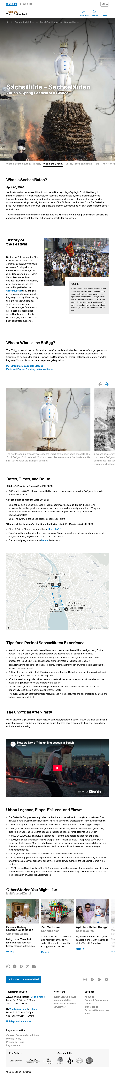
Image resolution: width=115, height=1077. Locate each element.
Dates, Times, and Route (79, 164)
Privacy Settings (15, 1042)
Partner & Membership (97, 1010)
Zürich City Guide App (65, 997)
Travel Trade (91, 1007)
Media (88, 1003)
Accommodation (62, 1000)
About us (89, 997)
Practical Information (64, 1003)
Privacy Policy (13, 1039)
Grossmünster (14, 291)
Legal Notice (13, 1045)
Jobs (87, 1014)
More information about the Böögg (24, 366)
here (43, 540)
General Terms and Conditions (22, 1035)
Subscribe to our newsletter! (23, 979)
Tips (96, 164)
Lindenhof (53, 529)
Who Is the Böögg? (53, 164)
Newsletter (59, 1007)
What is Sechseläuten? (18, 164)
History (37, 164)
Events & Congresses (96, 1000)
